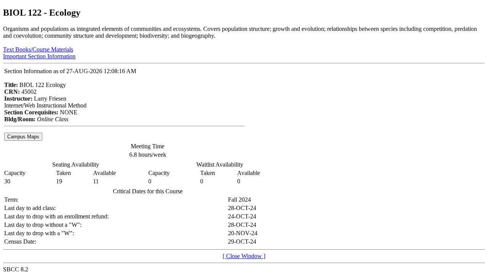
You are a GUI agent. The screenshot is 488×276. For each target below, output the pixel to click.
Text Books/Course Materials (38, 49)
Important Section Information (39, 56)
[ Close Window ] (244, 256)
